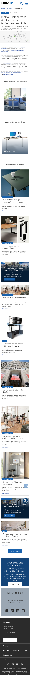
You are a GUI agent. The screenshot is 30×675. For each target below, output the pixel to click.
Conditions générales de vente (18, 674)
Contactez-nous (15, 584)
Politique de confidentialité (21, 672)
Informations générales (21, 671)
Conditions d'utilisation (7, 672)
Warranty (6, 674)
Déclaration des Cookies (8, 671)
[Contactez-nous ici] (26, 486)
